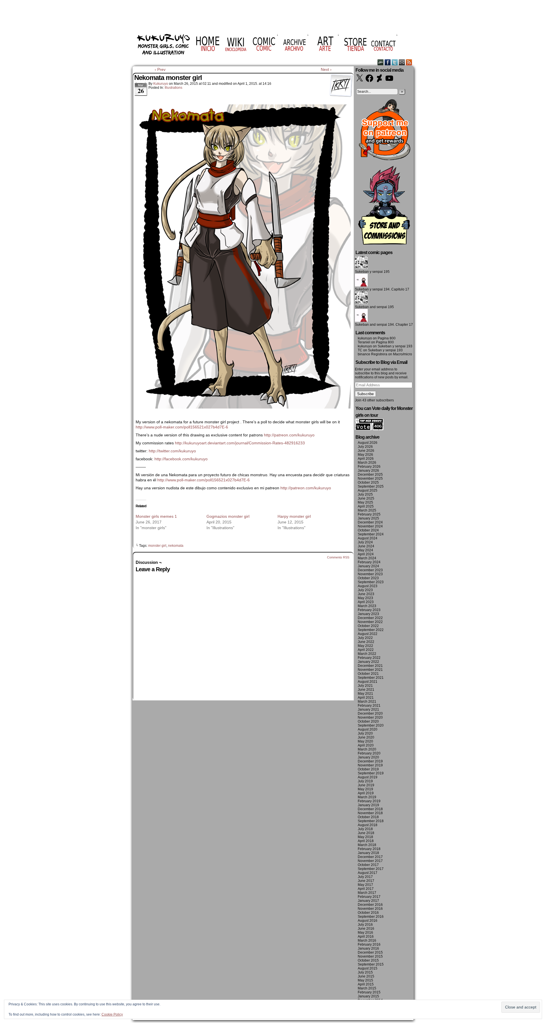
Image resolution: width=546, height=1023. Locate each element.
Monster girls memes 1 (156, 516)
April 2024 (366, 554)
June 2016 (366, 929)
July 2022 (365, 638)
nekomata (175, 546)
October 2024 (368, 530)
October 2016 (368, 913)
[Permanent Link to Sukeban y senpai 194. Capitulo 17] (361, 285)
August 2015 (367, 968)
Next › (326, 69)
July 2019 (365, 781)
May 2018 (365, 837)
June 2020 (366, 737)
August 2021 (367, 682)
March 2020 (367, 749)
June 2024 (366, 546)
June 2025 (366, 498)
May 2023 (365, 598)
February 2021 (369, 706)
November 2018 (370, 813)
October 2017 (368, 865)
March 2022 (367, 654)
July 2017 (365, 877)
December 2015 (370, 952)
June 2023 (366, 594)
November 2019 (370, 765)
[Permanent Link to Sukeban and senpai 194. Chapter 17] (361, 321)
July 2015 (365, 972)
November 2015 (370, 956)
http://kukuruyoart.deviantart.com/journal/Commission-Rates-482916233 (240, 443)
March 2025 (367, 510)
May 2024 (365, 550)
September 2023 (371, 582)
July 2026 (365, 447)
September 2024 (371, 534)
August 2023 (367, 586)
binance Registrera (372, 354)
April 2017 (366, 889)
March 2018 (367, 845)
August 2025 (367, 490)
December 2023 (370, 570)
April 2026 (366, 459)
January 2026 (368, 471)
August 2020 (367, 729)
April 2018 (366, 841)
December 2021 (370, 666)
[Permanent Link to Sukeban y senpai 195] (361, 268)
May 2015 (365, 980)
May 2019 (365, 789)
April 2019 (366, 793)
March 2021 (367, 702)
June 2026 (366, 451)
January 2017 (368, 901)
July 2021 (365, 686)
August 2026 (367, 443)
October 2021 (368, 674)
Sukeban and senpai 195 (374, 307)
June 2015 (366, 976)
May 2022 (365, 646)
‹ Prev (160, 69)
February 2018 (369, 849)
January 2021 (368, 709)
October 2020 (368, 721)
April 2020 (366, 745)
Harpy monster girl (294, 516)
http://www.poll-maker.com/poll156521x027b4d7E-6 (182, 427)
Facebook (387, 62)
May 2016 (365, 933)
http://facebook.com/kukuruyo (181, 459)
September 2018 (371, 821)
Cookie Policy (112, 1014)
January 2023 (368, 614)
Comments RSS (338, 557)
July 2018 (365, 829)
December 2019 (370, 761)
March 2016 (367, 940)
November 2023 (370, 574)
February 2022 (369, 658)
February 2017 (369, 897)
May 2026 (365, 455)
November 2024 (370, 526)
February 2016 (369, 944)
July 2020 (365, 733)
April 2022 (366, 650)
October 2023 (368, 578)
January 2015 (368, 996)
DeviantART (380, 62)
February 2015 (369, 992)
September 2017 (371, 869)
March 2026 (367, 463)
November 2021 (370, 670)
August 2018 (367, 825)
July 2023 (365, 590)
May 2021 (365, 694)
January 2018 (368, 853)
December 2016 (370, 905)
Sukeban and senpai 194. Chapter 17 (384, 325)
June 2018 (366, 833)
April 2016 (366, 937)
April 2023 (366, 602)
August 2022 (367, 634)
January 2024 (368, 566)
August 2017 (367, 873)
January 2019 (368, 805)
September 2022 (371, 630)
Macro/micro (402, 354)
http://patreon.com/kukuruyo (289, 435)
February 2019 (369, 801)
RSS (409, 62)
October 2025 (368, 482)
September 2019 (371, 773)
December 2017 (370, 857)
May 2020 (365, 741)
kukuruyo (160, 84)
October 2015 (368, 960)
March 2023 (367, 606)
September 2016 (371, 917)
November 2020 (370, 717)
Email (402, 62)
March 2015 (367, 988)
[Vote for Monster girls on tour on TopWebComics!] (369, 429)
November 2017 (370, 861)
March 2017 (367, 893)
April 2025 (366, 506)
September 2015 (371, 964)
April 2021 (366, 698)
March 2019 (367, 797)
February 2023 (369, 610)
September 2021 (371, 678)
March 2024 (367, 558)
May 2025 (365, 502)
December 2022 (370, 618)
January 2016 (368, 948)
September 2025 (371, 486)
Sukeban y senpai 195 (372, 272)
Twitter (394, 62)
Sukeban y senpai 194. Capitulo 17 (382, 289)
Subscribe (365, 394)
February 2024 (369, 562)
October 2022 (368, 626)
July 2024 (365, 542)
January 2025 (368, 518)
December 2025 (370, 475)
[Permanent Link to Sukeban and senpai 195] (361, 303)
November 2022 (370, 622)
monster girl (157, 546)
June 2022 (366, 642)
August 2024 (367, 538)
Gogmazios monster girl (227, 516)
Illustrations (173, 88)
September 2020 (371, 725)
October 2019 (368, 769)
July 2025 (365, 494)
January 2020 (368, 757)
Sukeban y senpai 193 (395, 346)
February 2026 (369, 467)
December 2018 (370, 809)
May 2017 (365, 885)
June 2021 (366, 690)
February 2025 (369, 514)
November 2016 (370, 909)
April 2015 (366, 984)
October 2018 (368, 817)
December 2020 (370, 713)
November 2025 (370, 478)
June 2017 (366, 881)
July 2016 (365, 925)
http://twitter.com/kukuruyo (172, 451)
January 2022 (368, 662)
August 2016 (367, 921)
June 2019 (366, 785)
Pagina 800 (387, 338)
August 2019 (367, 777)
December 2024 (370, 522)
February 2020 (369, 753)
